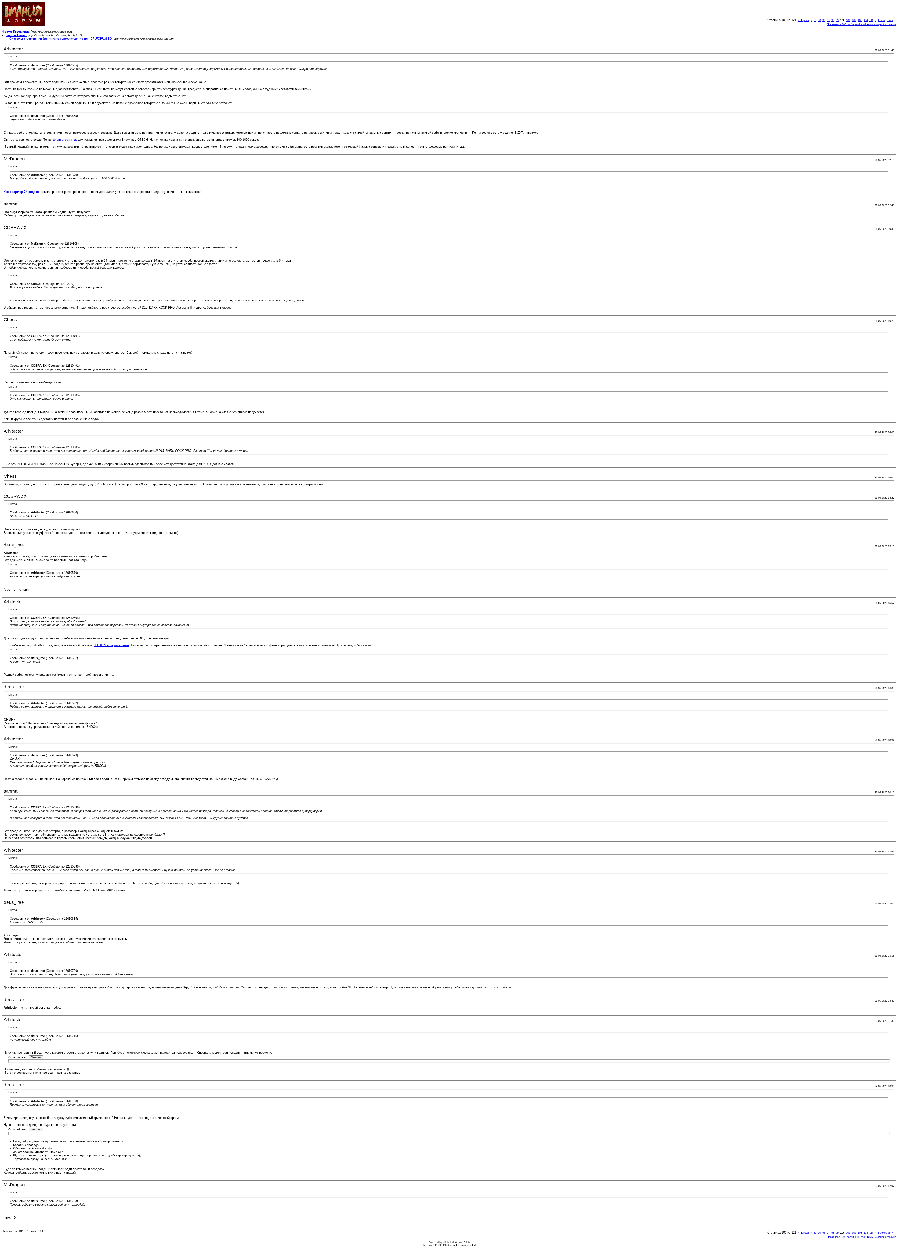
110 (871, 20)
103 (860, 20)
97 (828, 20)
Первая (803, 20)
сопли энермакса (64, 139)
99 (837, 20)
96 (823, 20)
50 (815, 20)
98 (832, 20)
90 (819, 20)
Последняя (885, 20)
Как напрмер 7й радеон (21, 192)
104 (866, 20)
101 (848, 20)
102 (854, 20)
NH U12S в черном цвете (111, 645)
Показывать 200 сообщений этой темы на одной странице (861, 24)
